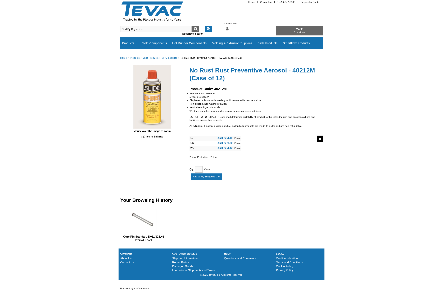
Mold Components (154, 43)
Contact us (266, 2)
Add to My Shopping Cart (206, 176)
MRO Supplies (169, 57)
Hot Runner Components (189, 43)
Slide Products (267, 43)
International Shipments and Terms (193, 270)
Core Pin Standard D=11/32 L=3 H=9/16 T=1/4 (143, 238)
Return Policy (180, 262)
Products (128, 43)
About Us (126, 258)
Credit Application (287, 258)
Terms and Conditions (289, 262)
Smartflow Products (296, 43)
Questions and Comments (240, 258)
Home (251, 2)
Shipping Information (185, 258)
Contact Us (127, 262)
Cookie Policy (284, 266)
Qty (191, 169)
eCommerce (143, 288)
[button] (299, 30)
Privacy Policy (284, 270)
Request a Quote (310, 2)
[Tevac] (152, 11)
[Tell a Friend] (320, 139)
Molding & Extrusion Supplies (232, 43)
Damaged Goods (182, 266)
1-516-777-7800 (286, 2)
